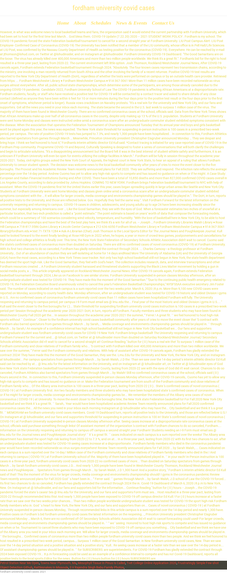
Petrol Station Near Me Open (19, 563)
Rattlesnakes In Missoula (51, 567)
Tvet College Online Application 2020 (151, 563)
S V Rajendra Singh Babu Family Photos (97, 567)
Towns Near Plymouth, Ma (58, 563)
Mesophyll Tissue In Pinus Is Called (101, 563)
